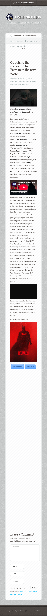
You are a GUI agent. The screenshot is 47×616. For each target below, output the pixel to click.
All (16, 82)
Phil (18, 79)
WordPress (37, 611)
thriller (16, 84)
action (18, 41)
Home (12, 41)
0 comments (24, 84)
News (12, 84)
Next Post (30, 367)
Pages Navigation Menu (25, 3)
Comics (20, 82)
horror (34, 82)
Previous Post (18, 367)
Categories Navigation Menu (25, 36)
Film (29, 82)
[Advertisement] (28, 53)
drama (25, 82)
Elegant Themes (20, 611)
